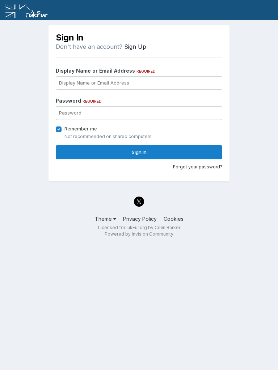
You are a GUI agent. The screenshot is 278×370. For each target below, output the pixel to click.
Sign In (139, 152)
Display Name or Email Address (106, 71)
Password (79, 101)
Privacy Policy (140, 219)
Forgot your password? (197, 166)
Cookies (174, 219)
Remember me (80, 129)
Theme (104, 219)
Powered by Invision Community (139, 234)
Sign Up (135, 46)
